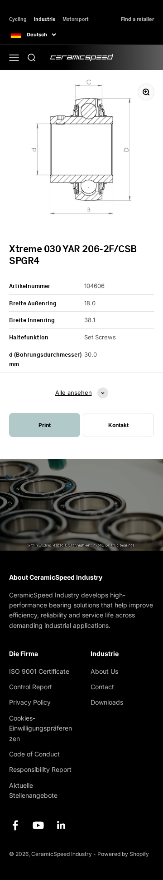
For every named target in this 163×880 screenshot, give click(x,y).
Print (44, 425)
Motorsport (75, 18)
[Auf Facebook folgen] (15, 825)
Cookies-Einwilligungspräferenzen (40, 728)
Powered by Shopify (123, 853)
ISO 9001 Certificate (39, 671)
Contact (102, 687)
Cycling (18, 18)
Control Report (30, 687)
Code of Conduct (34, 754)
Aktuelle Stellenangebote (33, 790)
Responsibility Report (40, 769)
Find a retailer (137, 19)
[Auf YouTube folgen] (38, 825)
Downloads (107, 702)
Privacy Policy (30, 702)
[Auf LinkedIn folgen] (61, 825)
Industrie (44, 18)
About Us (104, 671)
